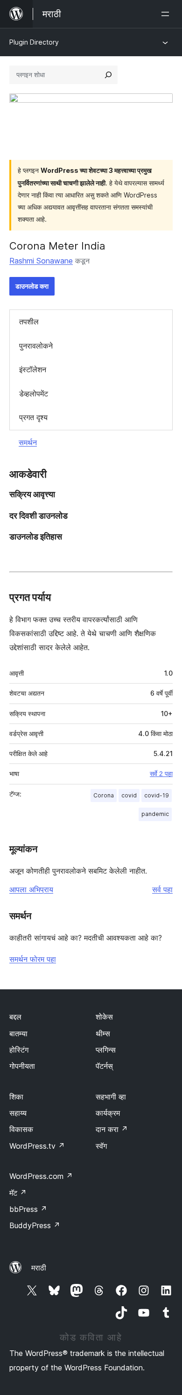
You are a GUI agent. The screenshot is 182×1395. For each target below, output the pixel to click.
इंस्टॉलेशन (32, 369)
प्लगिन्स (106, 1049)
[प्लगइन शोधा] (108, 75)
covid (129, 795)
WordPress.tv (37, 1146)
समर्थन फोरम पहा (32, 959)
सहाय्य (18, 1113)
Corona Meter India (57, 246)
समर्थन (28, 442)
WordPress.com (41, 1176)
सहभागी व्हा (111, 1096)
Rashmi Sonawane (41, 260)
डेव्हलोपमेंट (33, 393)
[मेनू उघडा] (167, 14)
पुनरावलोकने (36, 345)
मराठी (38, 1267)
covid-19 (156, 795)
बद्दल (15, 1016)
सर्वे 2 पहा (161, 773)
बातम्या (18, 1033)
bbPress (28, 1209)
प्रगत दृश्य (33, 417)
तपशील (29, 321)
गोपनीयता (22, 1066)
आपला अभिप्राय (31, 889)
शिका (16, 1096)
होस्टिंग (18, 1049)
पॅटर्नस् (104, 1066)
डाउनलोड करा (32, 286)
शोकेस (104, 1016)
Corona (103, 795)
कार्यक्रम (108, 1113)
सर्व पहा (162, 889)
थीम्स (103, 1033)
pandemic (155, 813)
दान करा (112, 1129)
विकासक (21, 1129)
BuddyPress (34, 1225)
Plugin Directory (34, 42)
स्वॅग (101, 1146)
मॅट (18, 1193)
